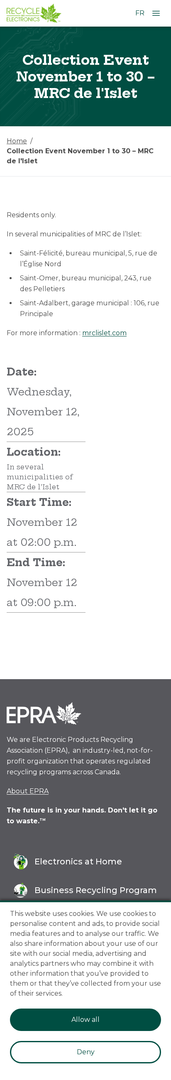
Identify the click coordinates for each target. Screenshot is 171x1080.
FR (139, 13)
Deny (86, 1052)
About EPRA (28, 791)
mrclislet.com (104, 333)
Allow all (85, 1020)
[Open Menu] (156, 13)
